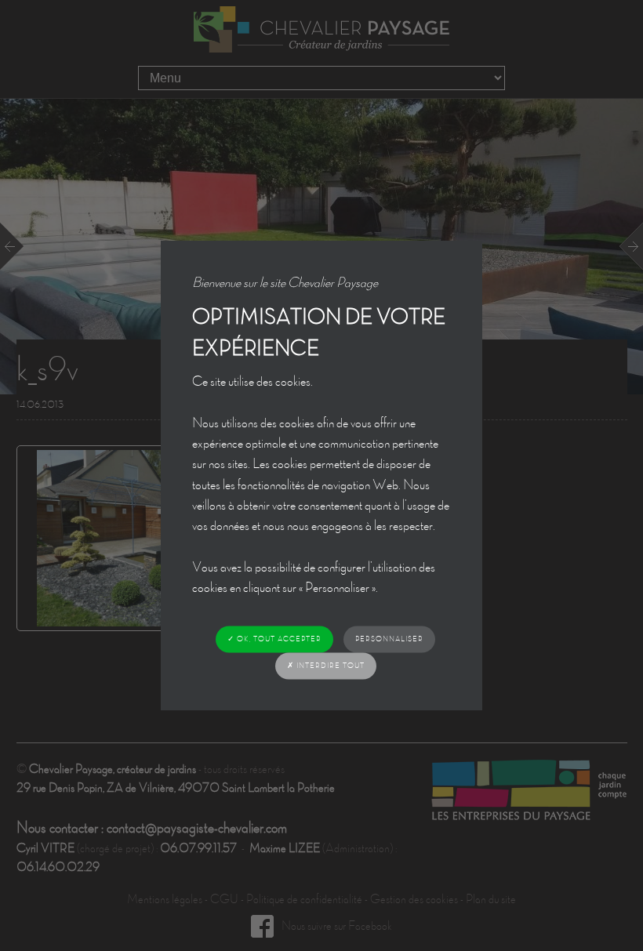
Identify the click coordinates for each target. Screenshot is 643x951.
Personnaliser (389, 638)
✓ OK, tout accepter (274, 638)
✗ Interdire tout (326, 665)
